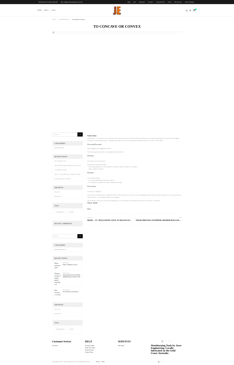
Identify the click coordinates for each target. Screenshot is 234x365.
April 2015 (57, 192)
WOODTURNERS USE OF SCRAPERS (62, 178)
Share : (89, 209)
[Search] (80, 134)
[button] (195, 10)
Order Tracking (189, 2)
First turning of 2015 (60, 161)
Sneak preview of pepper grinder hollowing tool (67, 165)
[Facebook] (93, 209)
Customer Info (160, 2)
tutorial (71, 212)
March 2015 (57, 196)
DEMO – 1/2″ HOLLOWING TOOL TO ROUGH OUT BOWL (67, 174)
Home (169, 2)
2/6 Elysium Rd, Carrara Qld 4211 (48, 2)
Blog (129, 2)
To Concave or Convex (60, 170)
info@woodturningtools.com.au (72, 2)
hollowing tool (60, 212)
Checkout (142, 2)
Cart (134, 2)
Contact (150, 2)
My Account (178, 2)
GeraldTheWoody (64, 19)
